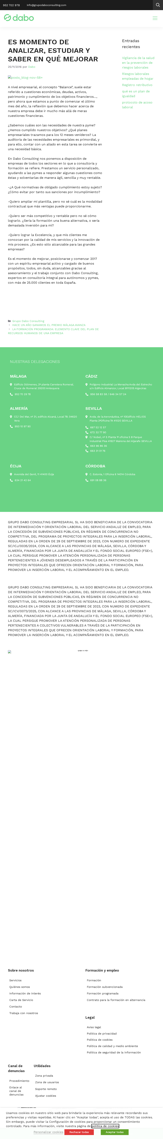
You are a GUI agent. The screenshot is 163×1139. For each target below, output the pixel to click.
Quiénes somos (19, 986)
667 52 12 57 (98, 427)
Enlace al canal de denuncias (16, 1091)
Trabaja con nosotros (23, 1013)
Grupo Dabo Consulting (28, 321)
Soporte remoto (46, 1089)
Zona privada (44, 1075)
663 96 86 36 (98, 445)
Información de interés (25, 993)
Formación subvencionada (105, 986)
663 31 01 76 (97, 450)
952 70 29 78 (23, 394)
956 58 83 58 (98, 394)
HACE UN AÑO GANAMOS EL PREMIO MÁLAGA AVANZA (48, 325)
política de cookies (105, 1126)
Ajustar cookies (45, 1095)
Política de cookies (100, 1039)
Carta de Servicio (21, 1000)
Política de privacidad (102, 1033)
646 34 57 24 (118, 394)
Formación (94, 980)
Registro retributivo (137, 85)
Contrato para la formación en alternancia (116, 1000)
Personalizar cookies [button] (48, 1132)
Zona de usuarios (47, 1082)
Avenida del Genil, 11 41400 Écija (34, 474)
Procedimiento (17, 1080)
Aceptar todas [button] (115, 1132)
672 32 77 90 (98, 432)
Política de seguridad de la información (114, 1052)
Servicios (15, 980)
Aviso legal (94, 1027)
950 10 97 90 (23, 426)
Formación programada (102, 993)
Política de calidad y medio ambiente (112, 1046)
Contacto (15, 1006)
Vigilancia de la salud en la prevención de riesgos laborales (138, 62)
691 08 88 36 (98, 480)
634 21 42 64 (23, 480)
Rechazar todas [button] (79, 1132)
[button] (158, 5)
